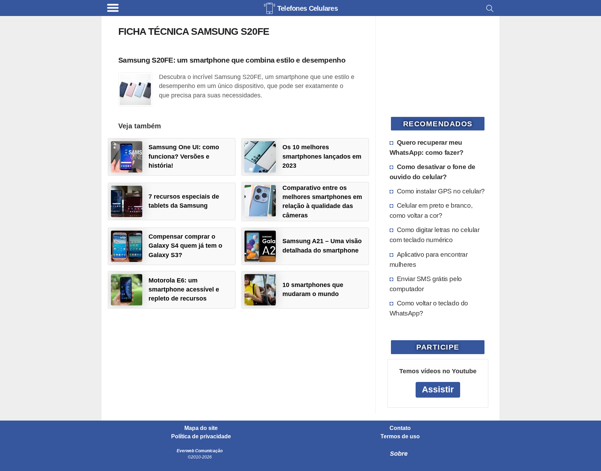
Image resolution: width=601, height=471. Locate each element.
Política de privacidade (201, 436)
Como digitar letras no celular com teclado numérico (435, 235)
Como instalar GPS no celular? (441, 191)
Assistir (438, 389)
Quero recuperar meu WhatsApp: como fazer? (427, 147)
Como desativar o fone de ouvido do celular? (432, 172)
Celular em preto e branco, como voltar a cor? (431, 210)
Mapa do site (201, 428)
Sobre (399, 453)
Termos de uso (400, 436)
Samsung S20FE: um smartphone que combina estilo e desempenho (231, 60)
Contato (400, 428)
